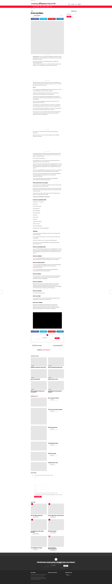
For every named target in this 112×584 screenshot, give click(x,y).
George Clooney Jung (53, 462)
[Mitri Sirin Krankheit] (56, 524)
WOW (51, 6)
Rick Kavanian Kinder (52, 427)
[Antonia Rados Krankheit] (1, 292)
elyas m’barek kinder (35, 379)
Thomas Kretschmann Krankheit (55, 409)
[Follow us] (77, 7)
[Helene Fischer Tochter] (56, 373)
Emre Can (34, 258)
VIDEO (41, 6)
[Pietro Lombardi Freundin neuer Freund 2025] (39, 385)
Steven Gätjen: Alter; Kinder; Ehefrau (56, 515)
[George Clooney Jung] (39, 466)
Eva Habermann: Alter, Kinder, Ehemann (37, 532)
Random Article (33, 0)
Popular (72, 4)
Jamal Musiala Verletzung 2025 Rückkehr (55, 391)
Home (34, 6)
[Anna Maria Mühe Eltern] (39, 446)
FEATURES (37, 6)
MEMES (48, 6)
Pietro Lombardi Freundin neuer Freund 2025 (37, 391)
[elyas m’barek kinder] (39, 373)
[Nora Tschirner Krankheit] (39, 402)
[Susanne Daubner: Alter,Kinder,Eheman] (56, 541)
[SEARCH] (78, 7)
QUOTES (44, 6)
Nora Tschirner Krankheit (53, 398)
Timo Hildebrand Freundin (36, 547)
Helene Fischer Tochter (53, 379)
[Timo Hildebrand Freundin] (39, 541)
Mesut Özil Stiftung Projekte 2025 (55, 367)
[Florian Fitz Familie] (39, 456)
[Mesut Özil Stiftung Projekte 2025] (56, 361)
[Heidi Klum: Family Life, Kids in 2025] (39, 361)
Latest (69, 4)
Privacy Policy (68, 575)
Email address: (45, 337)
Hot (76, 4)
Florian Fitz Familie (52, 453)
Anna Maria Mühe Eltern (53, 443)
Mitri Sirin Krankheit (52, 531)
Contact (67, 574)
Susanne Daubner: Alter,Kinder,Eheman (52, 548)
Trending (79, 4)
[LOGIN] (80, 7)
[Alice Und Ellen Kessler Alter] (39, 509)
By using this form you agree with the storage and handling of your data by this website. (49, 494)
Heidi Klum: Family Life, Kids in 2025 (38, 367)
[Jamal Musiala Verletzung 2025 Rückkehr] (56, 385)
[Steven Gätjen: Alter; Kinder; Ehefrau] (56, 509)
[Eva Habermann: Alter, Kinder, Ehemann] (39, 524)
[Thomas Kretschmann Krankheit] (39, 416)
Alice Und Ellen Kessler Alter (37, 515)
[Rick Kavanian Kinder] (39, 433)
